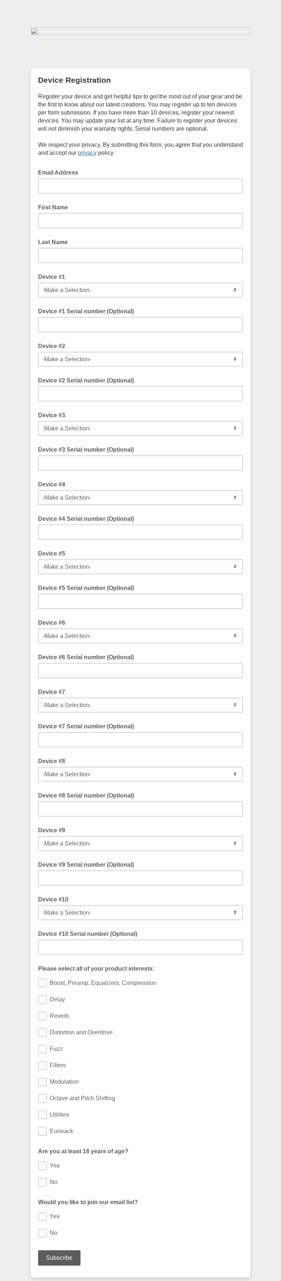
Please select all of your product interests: (96, 969)
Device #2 (51, 346)
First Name (53, 207)
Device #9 (51, 830)
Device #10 (53, 899)
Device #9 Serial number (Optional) (86, 865)
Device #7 (51, 692)
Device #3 (51, 415)
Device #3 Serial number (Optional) (86, 450)
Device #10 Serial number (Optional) (87, 934)
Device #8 (51, 761)
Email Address (60, 172)
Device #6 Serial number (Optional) (86, 657)
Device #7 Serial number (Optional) (86, 726)
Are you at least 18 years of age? (83, 1151)
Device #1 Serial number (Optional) (86, 311)
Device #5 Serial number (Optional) (86, 588)
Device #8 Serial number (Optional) (86, 795)
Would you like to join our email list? (88, 1202)
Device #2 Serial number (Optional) (86, 380)
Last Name (53, 242)
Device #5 (51, 553)
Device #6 (51, 623)
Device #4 (51, 484)
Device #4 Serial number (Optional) (86, 519)
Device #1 (51, 277)
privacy (87, 153)
